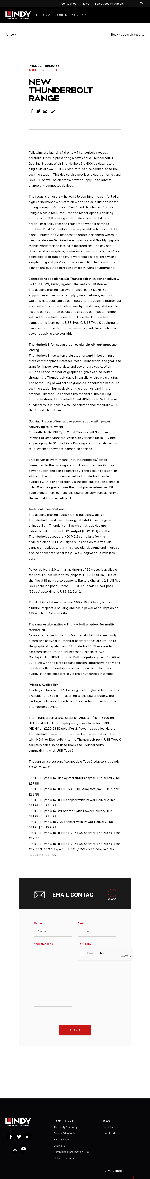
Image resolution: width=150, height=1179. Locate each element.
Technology (43, 15)
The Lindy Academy (65, 1127)
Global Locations (64, 1158)
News (85, 3)
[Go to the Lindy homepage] (18, 15)
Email (82, 923)
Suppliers (59, 1145)
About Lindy (79, 15)
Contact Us (69, 3)
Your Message (43, 944)
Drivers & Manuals (64, 1133)
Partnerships (62, 1139)
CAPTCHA (84, 944)
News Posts (109, 1133)
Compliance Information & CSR (72, 1152)
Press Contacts (111, 1127)
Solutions (61, 15)
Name (38, 923)
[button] (139, 4)
